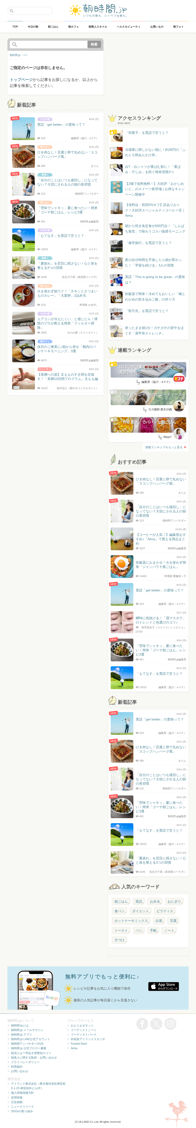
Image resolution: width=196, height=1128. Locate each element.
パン (139, 930)
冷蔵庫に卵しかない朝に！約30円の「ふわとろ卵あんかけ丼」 (155, 152)
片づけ (119, 940)
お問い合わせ (19, 1071)
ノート (169, 930)
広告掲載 (16, 1102)
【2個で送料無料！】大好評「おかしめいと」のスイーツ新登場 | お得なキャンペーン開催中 (155, 189)
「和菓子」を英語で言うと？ (147, 133)
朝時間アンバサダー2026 (27, 1043)
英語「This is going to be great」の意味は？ (155, 279)
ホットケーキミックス (131, 921)
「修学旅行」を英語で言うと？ (148, 243)
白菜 (159, 921)
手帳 (153, 930)
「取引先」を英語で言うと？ (147, 311)
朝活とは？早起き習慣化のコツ (31, 1053)
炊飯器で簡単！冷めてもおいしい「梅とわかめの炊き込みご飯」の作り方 (150, 297)
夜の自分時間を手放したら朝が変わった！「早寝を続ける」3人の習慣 (153, 262)
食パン (119, 911)
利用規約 (16, 1066)
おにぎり (174, 901)
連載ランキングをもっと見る (164, 447)
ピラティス (165, 911)
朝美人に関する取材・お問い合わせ (34, 1057)
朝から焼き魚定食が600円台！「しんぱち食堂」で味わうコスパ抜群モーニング (155, 228)
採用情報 (16, 1097)
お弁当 (155, 901)
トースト (121, 930)
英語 (139, 901)
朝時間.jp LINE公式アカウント (30, 1039)
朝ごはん (121, 901)
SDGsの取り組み (22, 1111)
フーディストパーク (84, 1034)
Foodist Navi (79, 1043)
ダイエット (140, 911)
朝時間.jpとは (19, 1025)
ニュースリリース (22, 1106)
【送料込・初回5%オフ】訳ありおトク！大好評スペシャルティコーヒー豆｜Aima (155, 210)
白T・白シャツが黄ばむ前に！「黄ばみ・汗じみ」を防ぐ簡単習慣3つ (153, 169)
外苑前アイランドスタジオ (88, 1039)
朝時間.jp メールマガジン (27, 1030)
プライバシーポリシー (25, 1062)
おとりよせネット (82, 1025)
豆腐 (173, 921)
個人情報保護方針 (22, 1092)
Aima (74, 1048)
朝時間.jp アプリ (21, 1034)
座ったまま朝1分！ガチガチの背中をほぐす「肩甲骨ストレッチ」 (154, 330)
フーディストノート (84, 1030)
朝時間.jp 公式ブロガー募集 (28, 1048)
